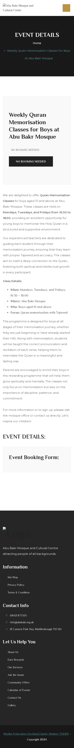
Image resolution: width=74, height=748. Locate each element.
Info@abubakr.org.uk (22, 622)
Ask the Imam (16, 674)
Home (37, 43)
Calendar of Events (19, 690)
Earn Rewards (16, 659)
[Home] (21, 8)
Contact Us (14, 697)
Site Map (13, 577)
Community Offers (19, 682)
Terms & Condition (19, 592)
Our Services (15, 667)
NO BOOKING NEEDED (31, 161)
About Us (13, 652)
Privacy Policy (16, 584)
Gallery (12, 705)
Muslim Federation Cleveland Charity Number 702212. (36, 733)
